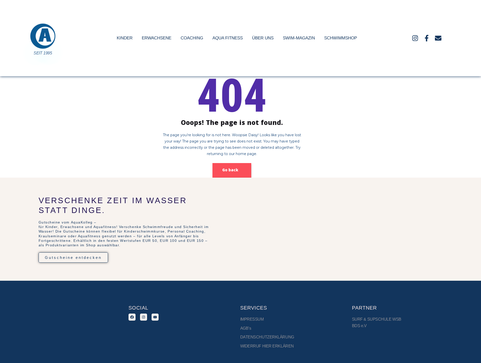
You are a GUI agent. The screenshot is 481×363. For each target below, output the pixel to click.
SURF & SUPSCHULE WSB (376, 319)
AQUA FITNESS (227, 38)
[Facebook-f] (426, 38)
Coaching (192, 38)
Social (138, 308)
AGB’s (245, 328)
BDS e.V (359, 326)
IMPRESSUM (252, 319)
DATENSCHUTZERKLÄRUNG (267, 337)
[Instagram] (415, 38)
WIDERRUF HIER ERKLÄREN (267, 346)
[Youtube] (155, 317)
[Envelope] (438, 38)
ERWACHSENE (156, 38)
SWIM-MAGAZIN (299, 38)
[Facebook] (132, 317)
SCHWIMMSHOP (340, 38)
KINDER (125, 38)
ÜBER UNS (263, 38)
